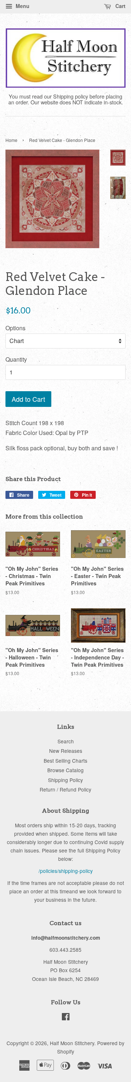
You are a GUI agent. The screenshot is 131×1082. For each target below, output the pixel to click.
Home (11, 140)
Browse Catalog (65, 770)
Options (15, 328)
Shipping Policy (65, 779)
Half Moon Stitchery (72, 1043)
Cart (120, 5)
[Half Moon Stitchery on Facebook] (65, 1017)
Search (65, 741)
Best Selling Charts (65, 760)
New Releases (65, 750)
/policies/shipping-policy (66, 870)
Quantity (16, 359)
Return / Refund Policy (65, 789)
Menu (21, 5)
